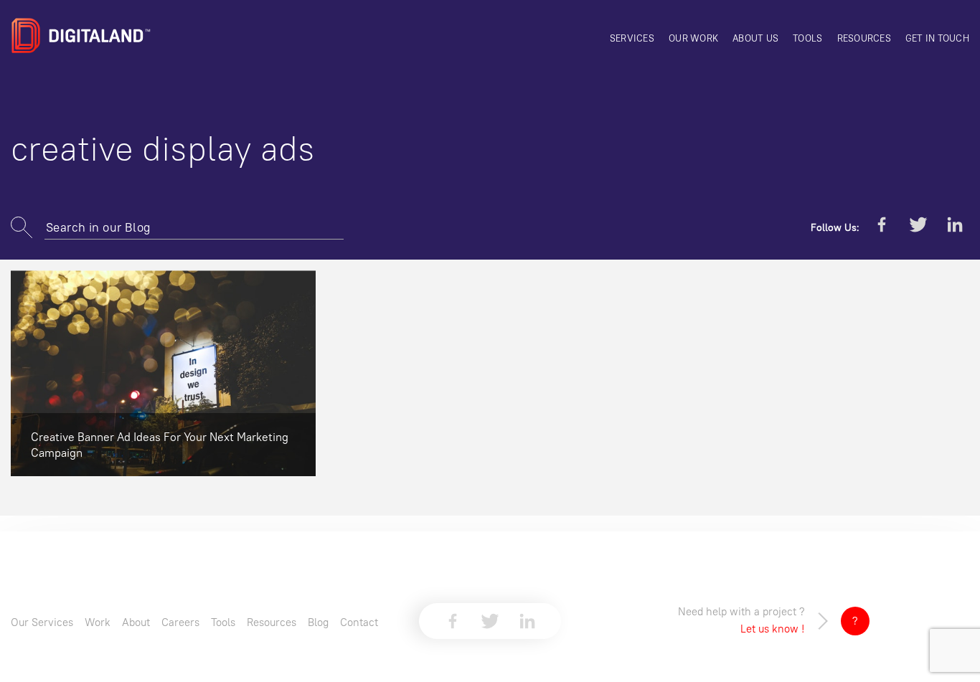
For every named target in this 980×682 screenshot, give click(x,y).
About (136, 622)
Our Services (42, 622)
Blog (318, 622)
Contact (359, 622)
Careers (180, 622)
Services (632, 38)
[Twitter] (918, 227)
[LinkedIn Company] (955, 227)
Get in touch (937, 38)
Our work (693, 38)
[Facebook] (881, 227)
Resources (864, 38)
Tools (807, 38)
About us (755, 38)
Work (97, 622)
